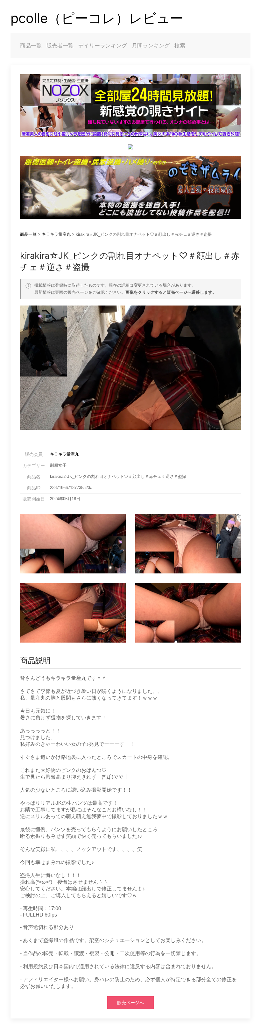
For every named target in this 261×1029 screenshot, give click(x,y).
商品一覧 (31, 45)
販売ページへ (130, 1002)
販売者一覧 (60, 45)
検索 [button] (179, 45)
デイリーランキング (102, 45)
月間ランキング (151, 45)
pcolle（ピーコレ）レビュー (97, 18)
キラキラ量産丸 (56, 234)
